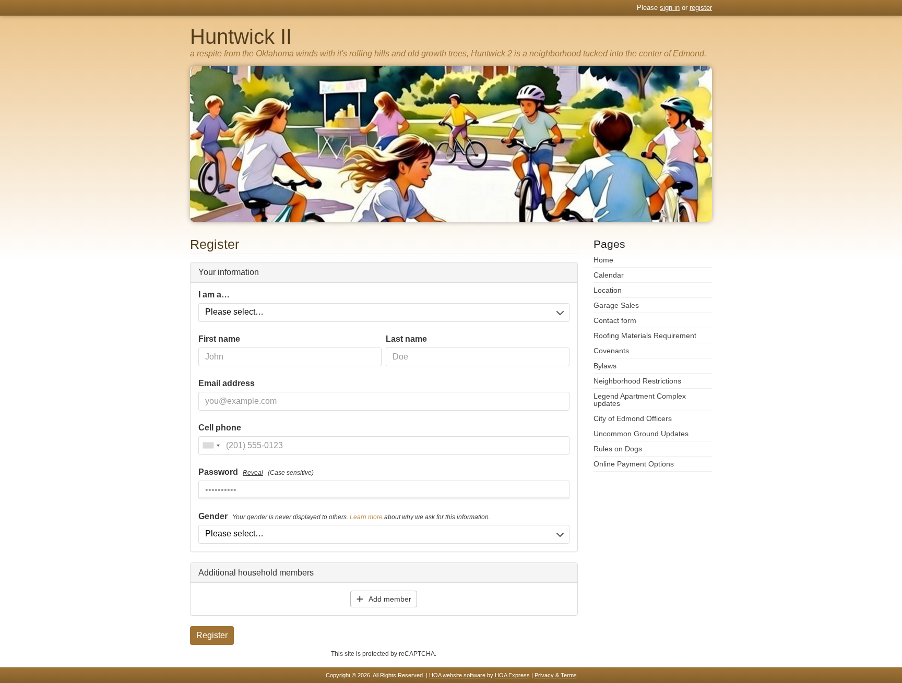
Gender (344, 516)
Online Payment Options (634, 464)
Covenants (611, 350)
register (701, 7)
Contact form (615, 320)
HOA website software (457, 675)
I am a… (214, 295)
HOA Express (512, 675)
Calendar (609, 275)
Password (256, 472)
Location (608, 290)
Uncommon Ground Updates (641, 433)
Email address (226, 383)
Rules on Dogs (618, 449)
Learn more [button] (366, 517)
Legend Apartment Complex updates (640, 400)
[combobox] (211, 445)
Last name (406, 339)
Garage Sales (616, 305)
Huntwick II (241, 36)
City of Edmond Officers (633, 418)
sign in (670, 7)
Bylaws (605, 366)
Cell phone (219, 428)
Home (603, 260)
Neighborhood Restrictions (637, 381)
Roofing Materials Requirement (645, 335)
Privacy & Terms (556, 675)
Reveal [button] (253, 472)
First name (219, 339)
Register (212, 635)
